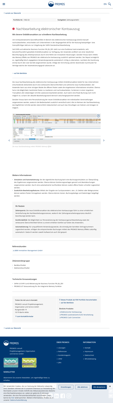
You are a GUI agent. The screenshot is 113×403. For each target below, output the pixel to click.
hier (12, 398)
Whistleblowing (90, 359)
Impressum (89, 351)
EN (105, 4)
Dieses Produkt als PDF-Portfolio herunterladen (79, 300)
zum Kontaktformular (25, 316)
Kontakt (87, 348)
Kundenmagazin (64, 355)
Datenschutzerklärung (18, 400)
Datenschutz (89, 355)
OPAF (60, 359)
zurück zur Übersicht (13, 13)
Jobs (59, 362)
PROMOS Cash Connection (70, 317)
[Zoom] (97, 117)
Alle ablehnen (82, 387)
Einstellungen (66, 387)
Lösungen (61, 348)
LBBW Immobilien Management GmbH (28, 250)
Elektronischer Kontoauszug (71, 312)
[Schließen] (110, 386)
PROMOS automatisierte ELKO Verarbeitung (77, 315)
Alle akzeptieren (99, 387)
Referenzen (62, 351)
